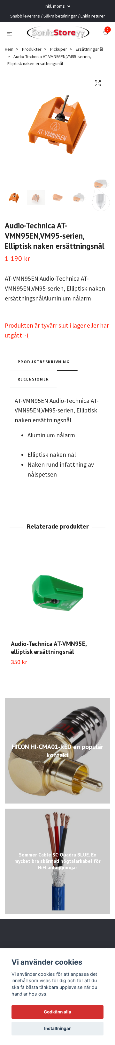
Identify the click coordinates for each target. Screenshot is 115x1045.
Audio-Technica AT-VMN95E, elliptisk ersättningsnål (49, 677)
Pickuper (58, 78)
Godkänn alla (57, 1011)
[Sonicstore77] (57, 47)
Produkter (32, 78)
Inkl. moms (55, 6)
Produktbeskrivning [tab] (44, 391)
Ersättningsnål (89, 78)
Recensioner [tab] (33, 408)
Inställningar (57, 1028)
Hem (9, 78)
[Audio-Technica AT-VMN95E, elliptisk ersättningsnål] (57, 622)
